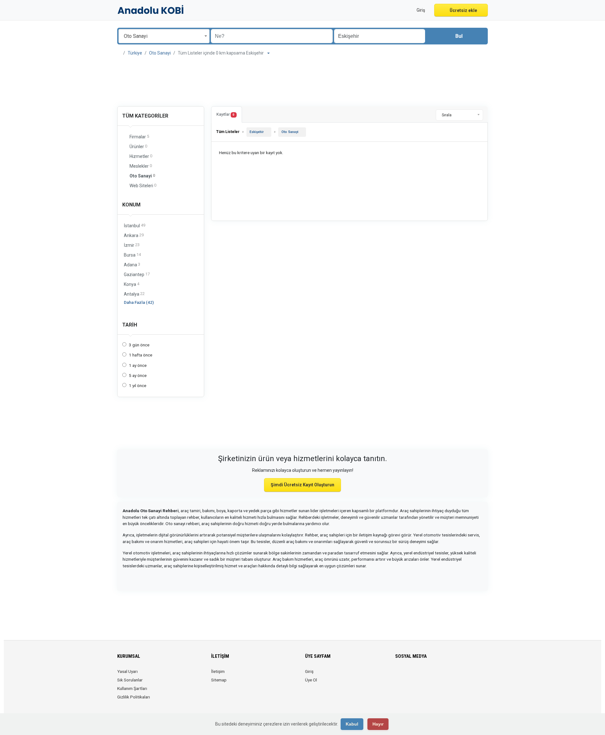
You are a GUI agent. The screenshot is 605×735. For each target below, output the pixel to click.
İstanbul (134, 225)
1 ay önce (138, 365)
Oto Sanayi (160, 52)
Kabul (352, 723)
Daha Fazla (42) (139, 302)
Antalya (134, 294)
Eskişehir (257, 132)
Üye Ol (311, 679)
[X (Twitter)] (408, 675)
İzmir (132, 245)
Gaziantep (137, 274)
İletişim (218, 671)
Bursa (132, 255)
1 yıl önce (137, 385)
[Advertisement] (302, 82)
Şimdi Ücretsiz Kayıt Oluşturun (302, 484)
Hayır (377, 723)
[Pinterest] (434, 675)
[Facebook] (399, 675)
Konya (131, 284)
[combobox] (164, 36)
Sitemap (219, 679)
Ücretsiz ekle (463, 10)
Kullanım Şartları (132, 688)
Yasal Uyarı (127, 671)
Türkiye (135, 52)
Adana (132, 264)
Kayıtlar (225, 114)
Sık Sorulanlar (130, 679)
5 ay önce (138, 375)
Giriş (309, 671)
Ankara (134, 235)
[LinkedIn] (425, 675)
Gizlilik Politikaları (133, 696)
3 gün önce (139, 344)
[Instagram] (417, 675)
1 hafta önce (140, 354)
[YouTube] (443, 675)
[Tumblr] (452, 675)
